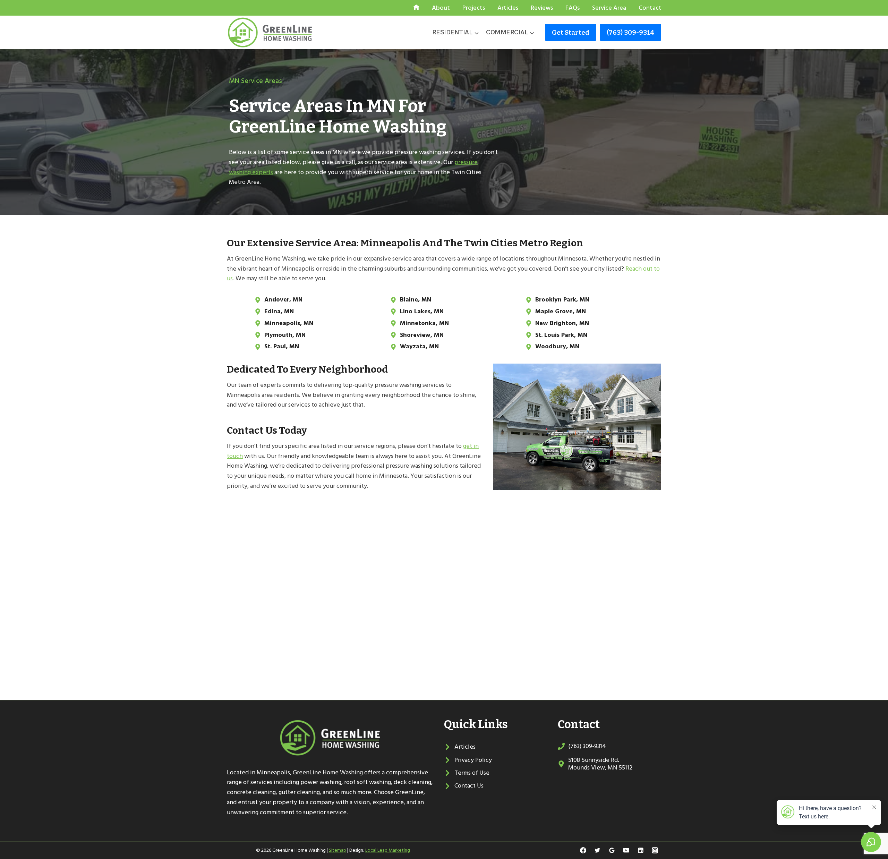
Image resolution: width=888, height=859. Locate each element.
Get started (570, 32)
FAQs (572, 8)
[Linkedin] (640, 850)
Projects (473, 8)
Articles (507, 8)
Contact (650, 8)
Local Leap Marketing (387, 850)
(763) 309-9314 (630, 32)
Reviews (542, 8)
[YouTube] (626, 850)
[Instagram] (655, 850)
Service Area (609, 8)
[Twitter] (597, 850)
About (441, 8)
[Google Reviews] (612, 850)
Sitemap (337, 850)
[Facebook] (583, 850)
